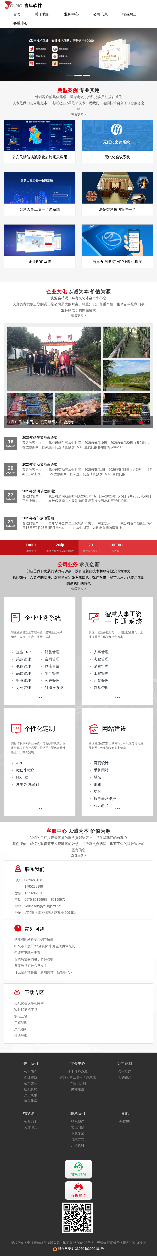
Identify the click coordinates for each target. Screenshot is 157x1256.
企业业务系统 (77, 1071)
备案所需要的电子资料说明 (34, 959)
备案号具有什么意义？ (30, 965)
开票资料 (77, 1145)
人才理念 (30, 1127)
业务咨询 (78, 1174)
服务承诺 (30, 1101)
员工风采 (30, 1095)
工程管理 (20, 1023)
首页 (17, 14)
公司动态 (124, 1071)
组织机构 (30, 1089)
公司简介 (30, 1071)
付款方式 (77, 1139)
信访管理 (20, 1036)
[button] (69, 75)
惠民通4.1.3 (22, 1029)
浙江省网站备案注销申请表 (34, 939)
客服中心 (20, 23)
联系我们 (77, 1113)
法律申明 (124, 1121)
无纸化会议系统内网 (29, 1003)
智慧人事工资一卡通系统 (78, 1077)
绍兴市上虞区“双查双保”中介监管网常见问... (46, 946)
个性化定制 (78, 1083)
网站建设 (77, 1089)
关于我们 (42, 14)
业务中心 (71, 14)
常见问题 (77, 1127)
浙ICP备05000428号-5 (77, 1243)
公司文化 (30, 1083)
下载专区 (77, 1133)
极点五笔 (20, 1016)
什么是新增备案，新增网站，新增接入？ (43, 972)
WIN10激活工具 (25, 1009)
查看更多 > (78, 114)
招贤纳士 (129, 14)
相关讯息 (124, 1077)
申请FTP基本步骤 (27, 952)
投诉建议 (78, 1196)
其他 (125, 1113)
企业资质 (30, 1077)
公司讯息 (100, 14)
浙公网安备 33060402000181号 (80, 1248)
